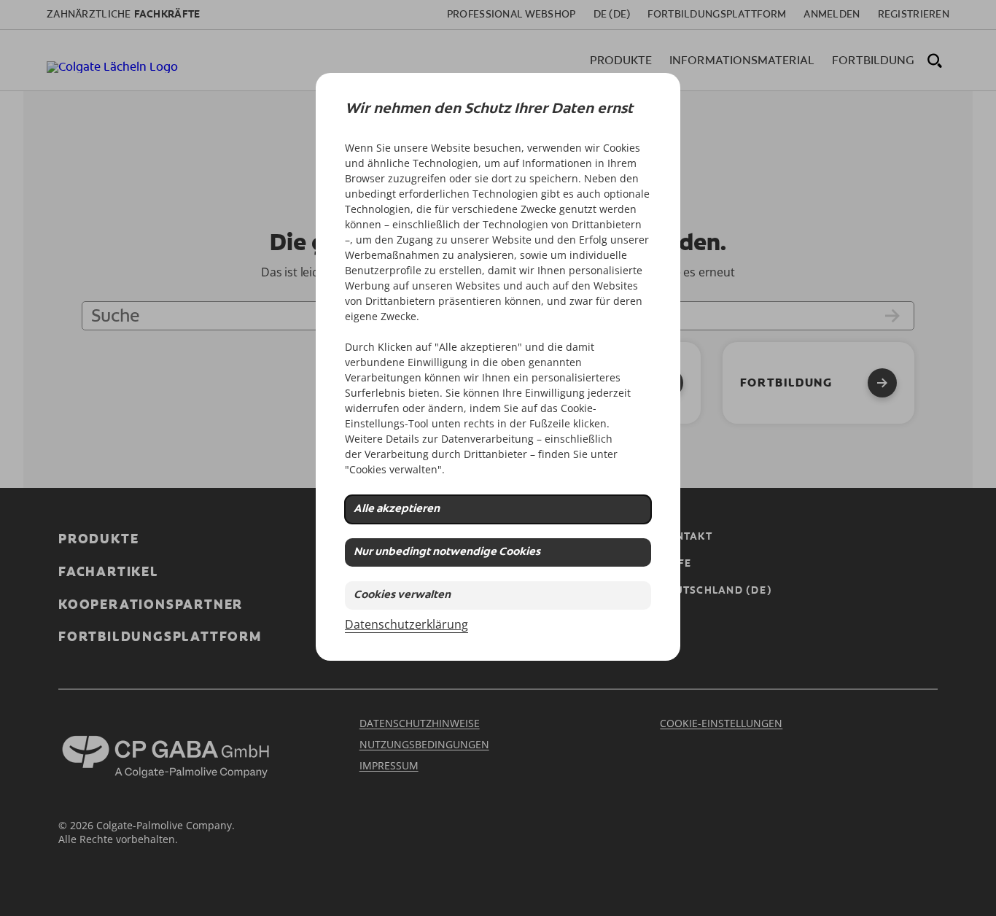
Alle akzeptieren (397, 509)
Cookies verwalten (402, 595)
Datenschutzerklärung (406, 624)
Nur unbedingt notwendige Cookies (447, 552)
